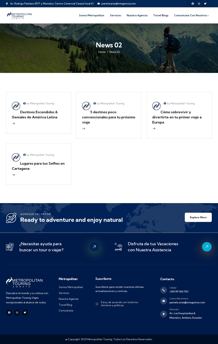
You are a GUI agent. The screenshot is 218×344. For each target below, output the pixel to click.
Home (102, 51)
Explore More (198, 217)
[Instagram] (199, 4)
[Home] (19, 15)
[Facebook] (193, 4)
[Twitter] (205, 4)
